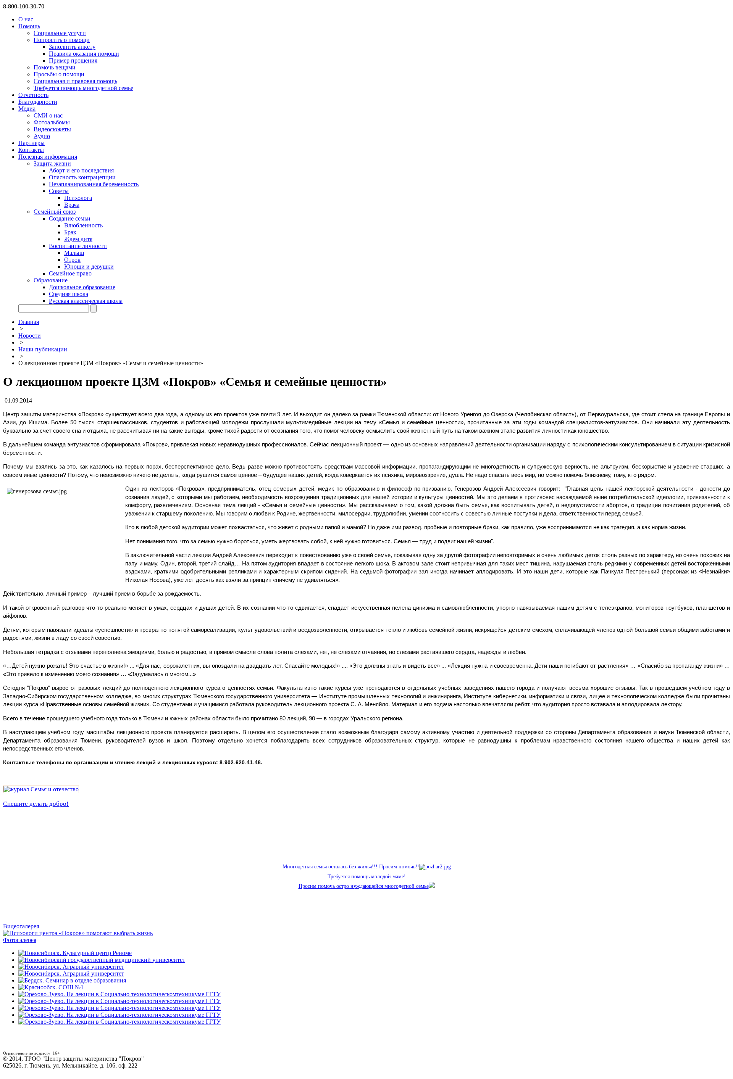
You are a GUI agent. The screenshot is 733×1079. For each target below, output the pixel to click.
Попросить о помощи (62, 40)
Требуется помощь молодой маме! (367, 876)
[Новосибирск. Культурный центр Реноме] (75, 953)
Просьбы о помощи (59, 74)
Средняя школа (68, 294)
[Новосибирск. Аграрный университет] (71, 966)
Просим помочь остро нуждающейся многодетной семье (364, 886)
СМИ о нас (48, 115)
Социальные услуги (60, 33)
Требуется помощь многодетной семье (83, 88)
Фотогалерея (19, 940)
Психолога (78, 198)
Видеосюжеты (52, 129)
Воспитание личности (78, 246)
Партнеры (31, 143)
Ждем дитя (78, 239)
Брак (70, 232)
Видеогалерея (21, 926)
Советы (59, 191)
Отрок (72, 259)
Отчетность (33, 95)
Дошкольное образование (82, 287)
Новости (29, 335)
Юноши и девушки (89, 266)
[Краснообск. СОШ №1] (51, 987)
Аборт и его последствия (81, 170)
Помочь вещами (55, 67)
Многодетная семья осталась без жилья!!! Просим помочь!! (351, 867)
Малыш (74, 253)
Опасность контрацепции (82, 177)
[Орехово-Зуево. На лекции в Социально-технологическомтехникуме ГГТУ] (119, 994)
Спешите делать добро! (36, 803)
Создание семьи (69, 218)
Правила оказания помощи (84, 53)
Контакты (31, 150)
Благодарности (37, 101)
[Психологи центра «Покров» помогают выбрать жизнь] (78, 933)
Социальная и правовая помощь (75, 81)
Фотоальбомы (52, 122)
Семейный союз (55, 211)
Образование (51, 280)
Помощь (29, 26)
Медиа (27, 108)
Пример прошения (73, 60)
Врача (71, 204)
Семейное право (70, 273)
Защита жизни (52, 163)
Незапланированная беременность (94, 184)
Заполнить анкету (72, 46)
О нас (25, 19)
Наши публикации (42, 349)
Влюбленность (83, 225)
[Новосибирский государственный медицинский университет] (101, 960)
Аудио (42, 136)
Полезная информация (47, 156)
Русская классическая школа (86, 301)
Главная (28, 322)
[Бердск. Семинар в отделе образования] (72, 980)
